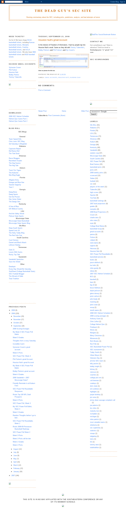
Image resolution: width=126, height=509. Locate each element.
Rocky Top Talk (14, 254)
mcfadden (93, 414)
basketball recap (96, 229)
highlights (93, 392)
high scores (94, 192)
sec (91, 184)
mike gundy (94, 268)
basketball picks (96, 167)
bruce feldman (95, 288)
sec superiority (95, 428)
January (16, 471)
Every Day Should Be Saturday (20, 269)
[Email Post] (66, 74)
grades (92, 206)
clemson (93, 372)
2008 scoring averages (98, 316)
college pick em (95, 378)
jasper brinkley (95, 394)
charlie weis (94, 217)
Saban (92, 178)
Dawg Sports (13, 194)
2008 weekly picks (96, 173)
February (16, 468)
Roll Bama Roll (14, 151)
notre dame (94, 243)
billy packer (94, 363)
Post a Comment (44, 90)
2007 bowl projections (97, 204)
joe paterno (94, 405)
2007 (13, 475)
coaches (93, 375)
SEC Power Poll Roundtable (100, 254)
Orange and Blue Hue (16, 182)
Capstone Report (15, 149)
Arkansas (93, 139)
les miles (93, 408)
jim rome (93, 397)
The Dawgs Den (14, 202)
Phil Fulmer (13, 70)
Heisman (93, 248)
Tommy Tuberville (15, 77)
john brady (93, 299)
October (16, 323)
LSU (91, 133)
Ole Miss (93, 125)
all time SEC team (96, 361)
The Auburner (13, 173)
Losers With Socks (15, 252)
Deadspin (12, 266)
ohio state (93, 220)
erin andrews (94, 389)
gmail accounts (51, 77)
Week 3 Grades (18, 412)
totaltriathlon (94, 447)
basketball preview (96, 257)
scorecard (93, 175)
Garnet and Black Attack (17, 242)
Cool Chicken (13, 240)
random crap (75, 77)
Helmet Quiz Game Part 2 (18, 121)
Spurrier (93, 195)
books (92, 260)
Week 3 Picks (18, 435)
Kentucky (93, 147)
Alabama (93, 128)
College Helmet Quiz (97, 324)
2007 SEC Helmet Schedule (100, 274)
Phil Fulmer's (57, 50)
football (92, 181)
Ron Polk (93, 344)
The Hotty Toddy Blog (16, 233)
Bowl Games (94, 164)
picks (92, 170)
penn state (94, 305)
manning (93, 302)
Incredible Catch (18, 344)
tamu (92, 439)
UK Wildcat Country (16, 209)
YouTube (93, 198)
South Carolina (95, 159)
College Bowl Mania (97, 226)
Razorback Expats (15, 161)
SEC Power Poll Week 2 (21, 432)
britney (92, 369)
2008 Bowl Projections (98, 212)
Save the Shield (14, 262)
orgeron (92, 246)
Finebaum (93, 327)
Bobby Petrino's (44, 50)
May (15, 459)
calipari (92, 240)
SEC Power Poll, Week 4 (22, 356)
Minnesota (93, 338)
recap (92, 307)
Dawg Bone (13, 192)
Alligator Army (14, 180)
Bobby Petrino (14, 75)
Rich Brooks (94, 341)
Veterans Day (95, 358)
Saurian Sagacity (15, 185)
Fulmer (92, 237)
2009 (13, 310)
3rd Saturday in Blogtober (18, 144)
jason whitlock (95, 262)
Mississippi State (96, 156)
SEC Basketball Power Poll (100, 347)
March (15, 465)
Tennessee (94, 136)
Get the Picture (14, 197)
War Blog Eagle (14, 175)
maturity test (94, 411)
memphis (93, 209)
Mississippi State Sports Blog (19, 223)
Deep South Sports (15, 228)
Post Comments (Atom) (56, 115)
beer (91, 282)
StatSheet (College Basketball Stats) (22, 271)
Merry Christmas (96, 335)
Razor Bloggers (14, 158)
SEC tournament (96, 350)
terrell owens (94, 310)
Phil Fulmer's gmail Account (23, 359)
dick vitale (93, 386)
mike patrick (94, 419)
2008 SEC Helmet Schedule (19, 116)
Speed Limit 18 (14, 230)
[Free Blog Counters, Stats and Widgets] (63, 495)
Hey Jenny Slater (15, 199)
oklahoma (93, 425)
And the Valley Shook (16, 214)
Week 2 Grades (18, 442)
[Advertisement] (63, 27)
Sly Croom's (70, 50)
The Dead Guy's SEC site (63, 10)
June (15, 455)
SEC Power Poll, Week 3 (22, 403)
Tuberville (93, 189)
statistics (93, 430)
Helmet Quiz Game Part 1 (18, 119)
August (16, 449)
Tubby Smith (94, 352)
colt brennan (94, 380)
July (15, 452)
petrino (92, 234)
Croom (92, 215)
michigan (93, 416)
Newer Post (42, 111)
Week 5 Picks (18, 353)
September (17, 326)
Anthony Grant (95, 319)
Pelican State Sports (16, 216)
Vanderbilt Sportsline (16, 259)
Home (64, 111)
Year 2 (11, 187)
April (15, 462)
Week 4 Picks (18, 400)
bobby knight (94, 366)
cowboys (93, 383)
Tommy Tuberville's (77, 47)
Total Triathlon (14, 279)
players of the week (97, 187)
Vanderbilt (93, 150)
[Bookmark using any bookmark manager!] (103, 34)
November (17, 319)
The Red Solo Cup (15, 235)
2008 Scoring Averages (21, 329)
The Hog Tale (13, 165)
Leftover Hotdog (14, 245)
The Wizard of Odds (16, 276)
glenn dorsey (94, 293)
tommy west (94, 445)
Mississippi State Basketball (19, 221)
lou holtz (93, 265)
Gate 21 (12, 250)
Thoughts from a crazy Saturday (24, 341)
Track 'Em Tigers (15, 170)
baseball (93, 279)
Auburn (92, 142)
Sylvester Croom (15, 67)
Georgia (93, 145)
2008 (13, 313)
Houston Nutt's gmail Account (23, 362)
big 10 (92, 285)
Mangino (93, 333)
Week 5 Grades (18, 337)
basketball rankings (97, 201)
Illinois (92, 330)
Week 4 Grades (18, 374)
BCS (91, 276)
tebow (92, 271)
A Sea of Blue (14, 206)
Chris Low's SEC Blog (16, 141)
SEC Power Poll (96, 161)
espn (92, 223)
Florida (92, 130)
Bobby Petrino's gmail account (23, 371)
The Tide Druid (14, 153)
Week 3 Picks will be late (22, 439)
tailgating (93, 436)
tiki (91, 442)
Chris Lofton (94, 321)
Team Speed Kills (15, 139)
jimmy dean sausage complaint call (102, 400)
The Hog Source (14, 163)
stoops (92, 433)
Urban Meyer (94, 355)
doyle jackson (95, 291)
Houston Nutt (13, 72)
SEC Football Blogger (16, 274)
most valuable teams (97, 422)
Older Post (85, 111)
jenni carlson (94, 296)
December (17, 316)
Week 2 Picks (18, 445)
